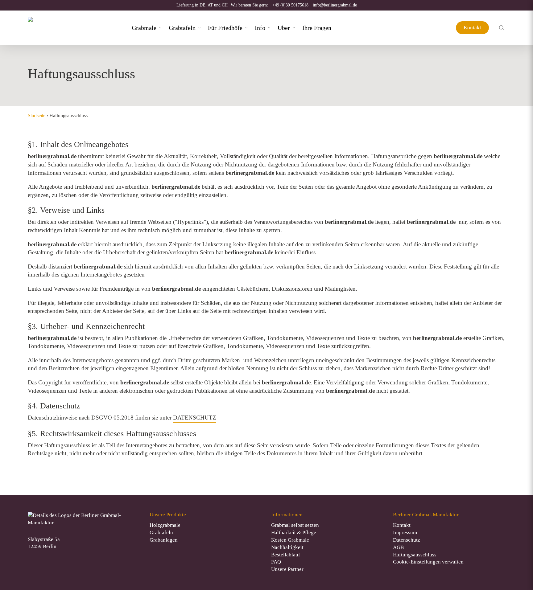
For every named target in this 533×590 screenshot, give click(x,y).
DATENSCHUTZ (194, 417)
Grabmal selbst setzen (295, 525)
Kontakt (472, 28)
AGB (398, 547)
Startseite (36, 115)
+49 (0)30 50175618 (290, 5)
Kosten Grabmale (290, 540)
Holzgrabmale (165, 525)
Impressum (405, 532)
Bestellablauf (285, 555)
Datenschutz (406, 540)
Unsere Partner (287, 569)
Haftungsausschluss (414, 555)
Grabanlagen (164, 540)
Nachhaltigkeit (287, 547)
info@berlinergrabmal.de (335, 5)
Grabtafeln (161, 532)
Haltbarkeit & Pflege (293, 532)
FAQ (276, 562)
